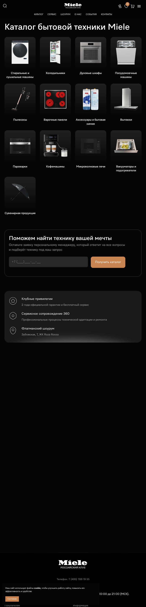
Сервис (52, 14)
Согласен (12, 599)
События (91, 14)
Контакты (106, 14)
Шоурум (65, 14)
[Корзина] (133, 6)
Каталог (38, 14)
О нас (78, 14)
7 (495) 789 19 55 (79, 579)
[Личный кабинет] (120, 6)
